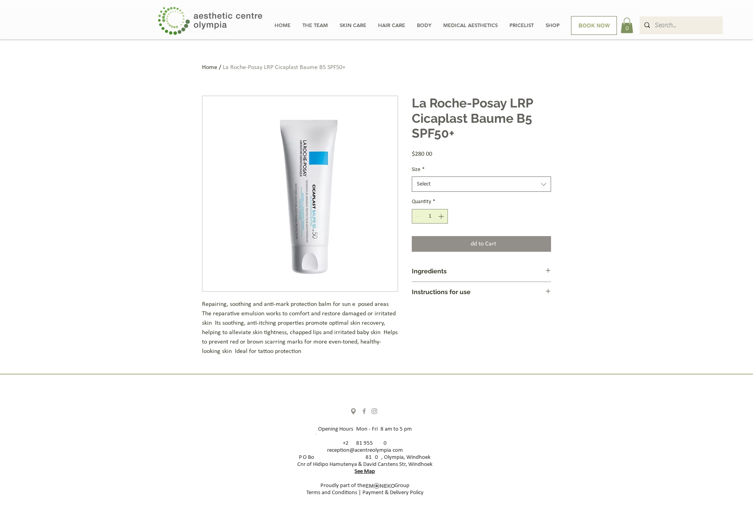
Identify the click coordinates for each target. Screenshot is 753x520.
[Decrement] (418, 216)
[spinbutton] (430, 216)
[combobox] (481, 184)
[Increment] (442, 216)
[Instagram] (374, 411)
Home (209, 67)
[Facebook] (364, 411)
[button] (626, 25)
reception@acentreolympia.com (365, 450)
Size (418, 170)
